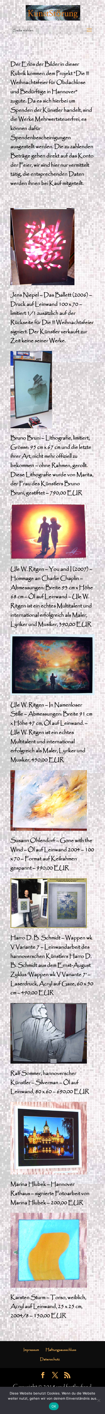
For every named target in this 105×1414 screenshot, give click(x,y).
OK (53, 1406)
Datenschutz (50, 1359)
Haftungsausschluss (61, 1350)
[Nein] (98, 1400)
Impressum (31, 1350)
